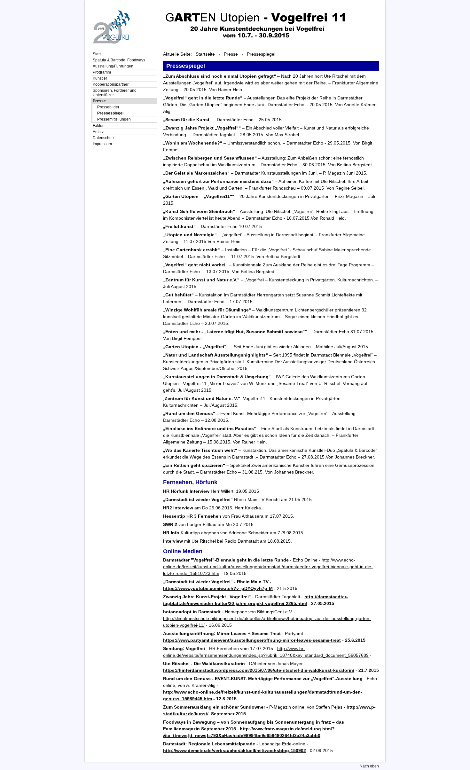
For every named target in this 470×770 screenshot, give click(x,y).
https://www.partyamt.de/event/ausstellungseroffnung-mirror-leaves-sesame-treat (252, 640)
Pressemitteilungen (114, 119)
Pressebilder (108, 107)
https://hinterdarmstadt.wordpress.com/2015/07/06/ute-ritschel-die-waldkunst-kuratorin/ (258, 670)
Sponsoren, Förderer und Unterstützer (115, 92)
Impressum (102, 144)
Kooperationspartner (111, 84)
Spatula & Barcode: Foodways (119, 60)
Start (97, 54)
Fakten (99, 125)
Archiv (98, 132)
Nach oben (369, 766)
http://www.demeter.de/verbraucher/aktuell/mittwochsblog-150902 (234, 750)
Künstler (100, 78)
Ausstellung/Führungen (113, 66)
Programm (102, 72)
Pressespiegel (110, 113)
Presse (99, 101)
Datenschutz (103, 138)
